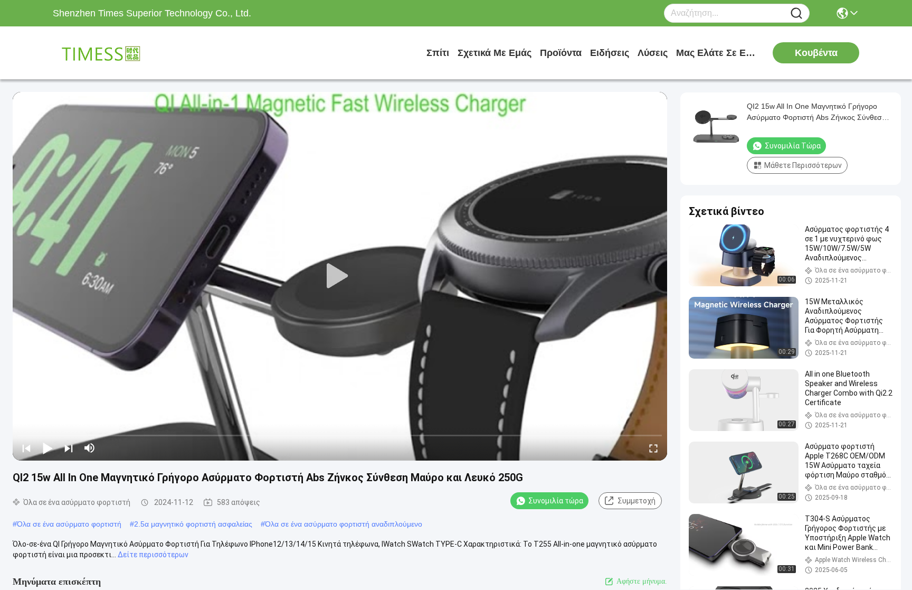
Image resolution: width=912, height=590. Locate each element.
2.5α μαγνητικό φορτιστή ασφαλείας (193, 524)
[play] (340, 276)
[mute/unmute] (89, 448)
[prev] (26, 448)
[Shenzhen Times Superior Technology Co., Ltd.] (111, 53)
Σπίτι (437, 53)
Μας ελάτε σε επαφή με (715, 53)
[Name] (796, 13)
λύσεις (653, 53)
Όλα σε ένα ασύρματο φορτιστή (69, 524)
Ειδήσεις (609, 53)
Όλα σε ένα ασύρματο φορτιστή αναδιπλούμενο (343, 524)
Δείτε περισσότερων (153, 554)
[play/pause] (47, 448)
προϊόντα (561, 53)
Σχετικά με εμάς (494, 53)
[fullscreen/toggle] (653, 448)
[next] (68, 448)
